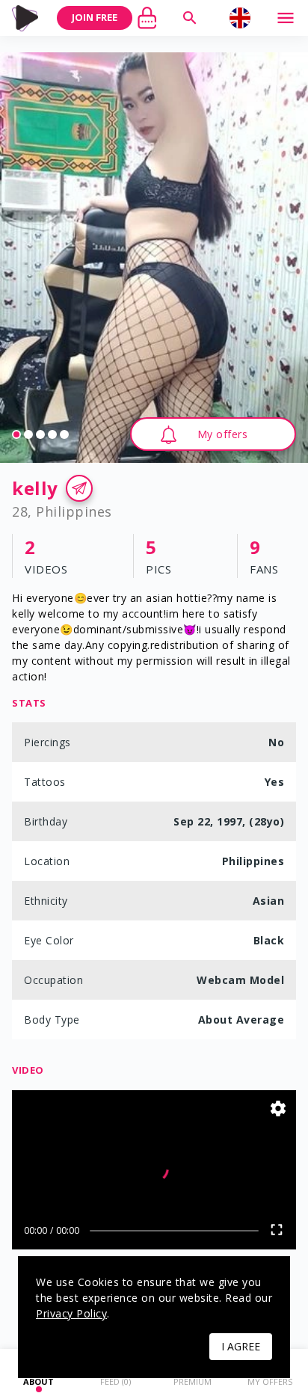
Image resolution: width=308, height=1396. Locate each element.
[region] (154, 257)
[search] (190, 18)
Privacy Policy (71, 1313)
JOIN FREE (94, 17)
